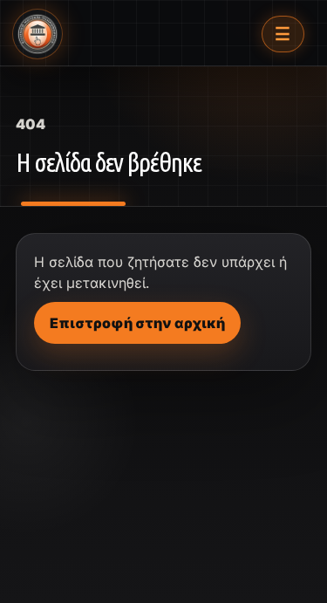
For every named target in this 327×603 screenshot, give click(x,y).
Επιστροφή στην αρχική (137, 323)
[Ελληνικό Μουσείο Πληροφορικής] (37, 34)
